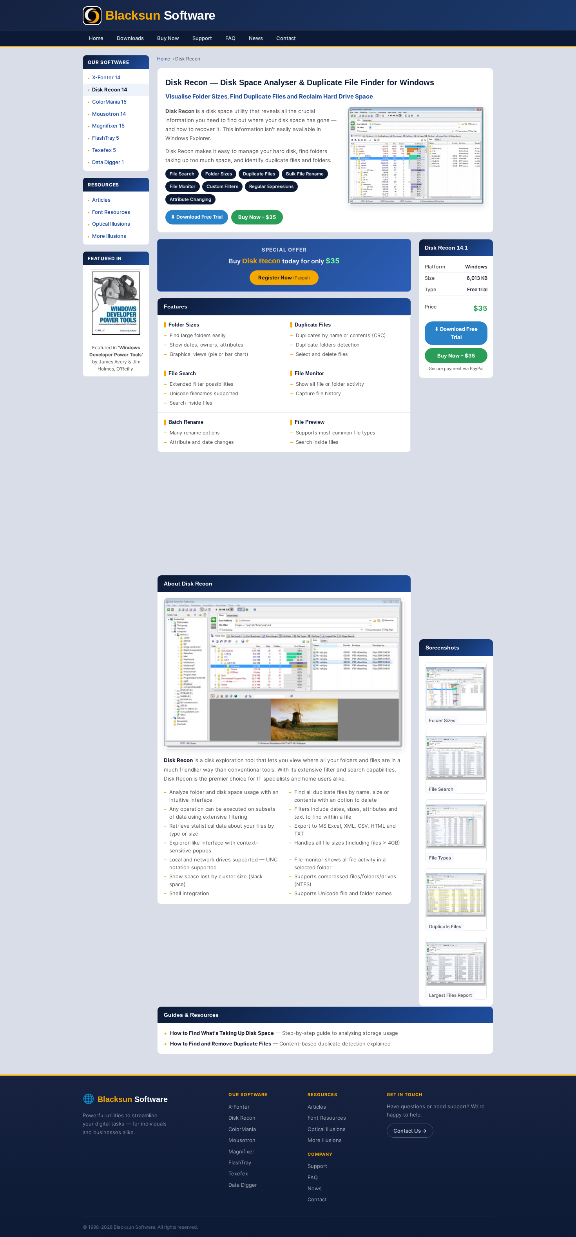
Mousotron (241, 1140)
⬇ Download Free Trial (197, 217)
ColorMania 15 (109, 102)
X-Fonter (239, 1107)
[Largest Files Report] (456, 964)
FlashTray (239, 1162)
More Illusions (109, 236)
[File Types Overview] (456, 826)
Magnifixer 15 (108, 125)
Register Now (284, 277)
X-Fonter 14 (106, 77)
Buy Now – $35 (257, 217)
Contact (286, 38)
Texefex (238, 1173)
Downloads (130, 38)
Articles (101, 200)
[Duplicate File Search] (456, 895)
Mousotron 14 (109, 114)
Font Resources (111, 212)
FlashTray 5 (105, 138)
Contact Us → (410, 1131)
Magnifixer (241, 1151)
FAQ (230, 38)
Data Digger (242, 1185)
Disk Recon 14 (109, 89)
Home (96, 38)
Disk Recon (241, 1118)
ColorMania (242, 1129)
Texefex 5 (104, 150)
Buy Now (168, 38)
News (256, 38)
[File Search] (456, 758)
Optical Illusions (111, 224)
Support (202, 38)
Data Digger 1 (108, 162)
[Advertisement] (284, 514)
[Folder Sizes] (456, 689)
